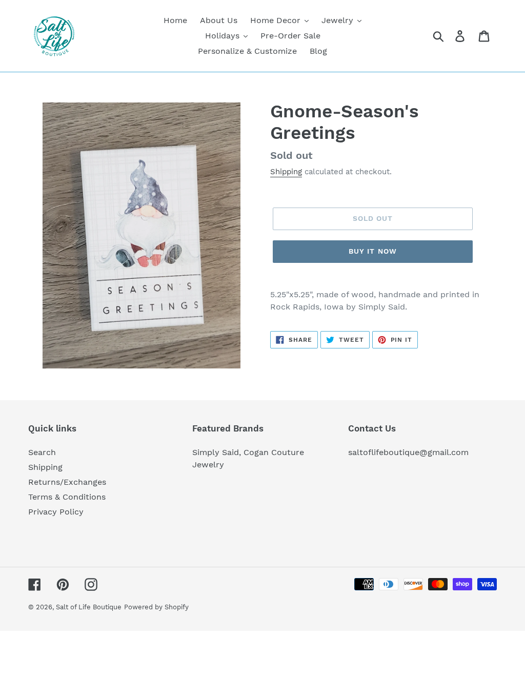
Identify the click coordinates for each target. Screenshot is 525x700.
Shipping (286, 171)
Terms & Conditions (67, 497)
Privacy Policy (56, 512)
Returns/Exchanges (67, 482)
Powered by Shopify (156, 607)
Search (42, 452)
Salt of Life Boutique (89, 607)
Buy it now (373, 251)
